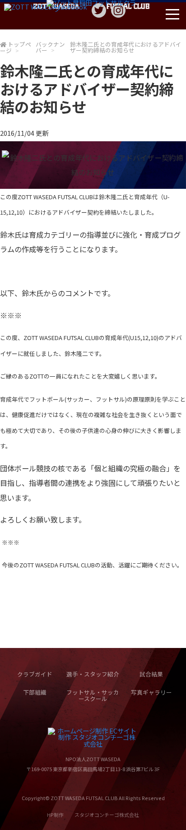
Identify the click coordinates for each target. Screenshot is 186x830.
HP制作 (93, 814)
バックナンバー (50, 47)
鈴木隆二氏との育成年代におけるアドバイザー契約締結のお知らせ (125, 47)
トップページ (15, 47)
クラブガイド (34, 674)
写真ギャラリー (151, 692)
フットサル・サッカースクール (92, 695)
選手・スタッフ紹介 (92, 674)
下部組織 (34, 692)
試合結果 (151, 674)
